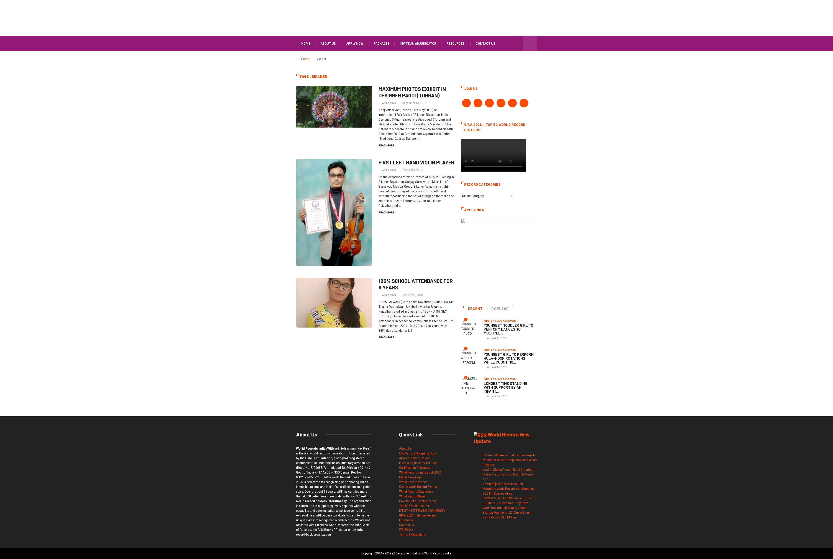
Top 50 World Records (414, 506)
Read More (386, 145)
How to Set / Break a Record (418, 501)
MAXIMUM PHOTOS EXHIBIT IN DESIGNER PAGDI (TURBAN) (412, 92)
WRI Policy (406, 529)
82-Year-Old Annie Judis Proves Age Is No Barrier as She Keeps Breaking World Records (510, 460)
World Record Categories (416, 491)
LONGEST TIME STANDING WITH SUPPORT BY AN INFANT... (505, 387)
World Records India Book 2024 (420, 472)
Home (305, 43)
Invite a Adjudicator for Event (419, 463)
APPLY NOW (354, 43)
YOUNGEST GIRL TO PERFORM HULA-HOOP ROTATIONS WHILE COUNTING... (509, 358)
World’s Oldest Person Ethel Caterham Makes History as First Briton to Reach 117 (509, 474)
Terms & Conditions (412, 534)
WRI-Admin (389, 103)
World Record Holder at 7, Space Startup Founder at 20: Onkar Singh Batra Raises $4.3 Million (507, 512)
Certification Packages (414, 467)
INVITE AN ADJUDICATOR (418, 43)
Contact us (485, 43)
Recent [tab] (475, 309)
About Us (405, 448)
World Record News (412, 496)
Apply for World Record (415, 458)
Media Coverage (410, 477)
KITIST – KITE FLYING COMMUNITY (422, 510)
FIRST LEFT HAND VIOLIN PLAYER (416, 162)
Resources (455, 43)
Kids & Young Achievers (500, 321)
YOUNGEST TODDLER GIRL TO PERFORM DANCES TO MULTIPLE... (508, 329)
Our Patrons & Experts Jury (417, 453)
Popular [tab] (499, 309)
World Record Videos (413, 482)
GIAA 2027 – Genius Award (417, 515)
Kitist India (406, 520)
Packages (381, 43)
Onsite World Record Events (418, 487)
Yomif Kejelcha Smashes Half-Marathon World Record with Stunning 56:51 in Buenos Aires (509, 488)
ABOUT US (328, 43)
